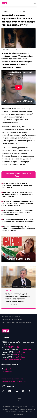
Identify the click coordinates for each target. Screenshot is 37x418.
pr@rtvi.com (17, 354)
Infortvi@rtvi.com (24, 349)
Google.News (7, 371)
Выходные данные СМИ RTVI (10, 316)
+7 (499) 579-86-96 (12, 347)
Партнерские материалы (11, 359)
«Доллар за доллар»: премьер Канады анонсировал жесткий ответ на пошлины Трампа (18, 229)
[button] (35, 3)
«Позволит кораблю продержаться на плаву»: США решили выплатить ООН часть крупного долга (18, 203)
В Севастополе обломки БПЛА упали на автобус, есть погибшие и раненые (17, 221)
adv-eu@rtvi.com (18, 357)
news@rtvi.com (19, 352)
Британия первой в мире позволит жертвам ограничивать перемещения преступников (17, 194)
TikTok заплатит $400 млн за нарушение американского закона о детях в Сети (16, 185)
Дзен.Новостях (11, 369)
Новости (5, 11)
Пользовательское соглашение (11, 319)
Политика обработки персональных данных (16, 322)
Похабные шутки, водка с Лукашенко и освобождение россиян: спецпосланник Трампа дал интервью (17, 297)
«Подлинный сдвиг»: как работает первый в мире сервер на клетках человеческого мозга (17, 212)
